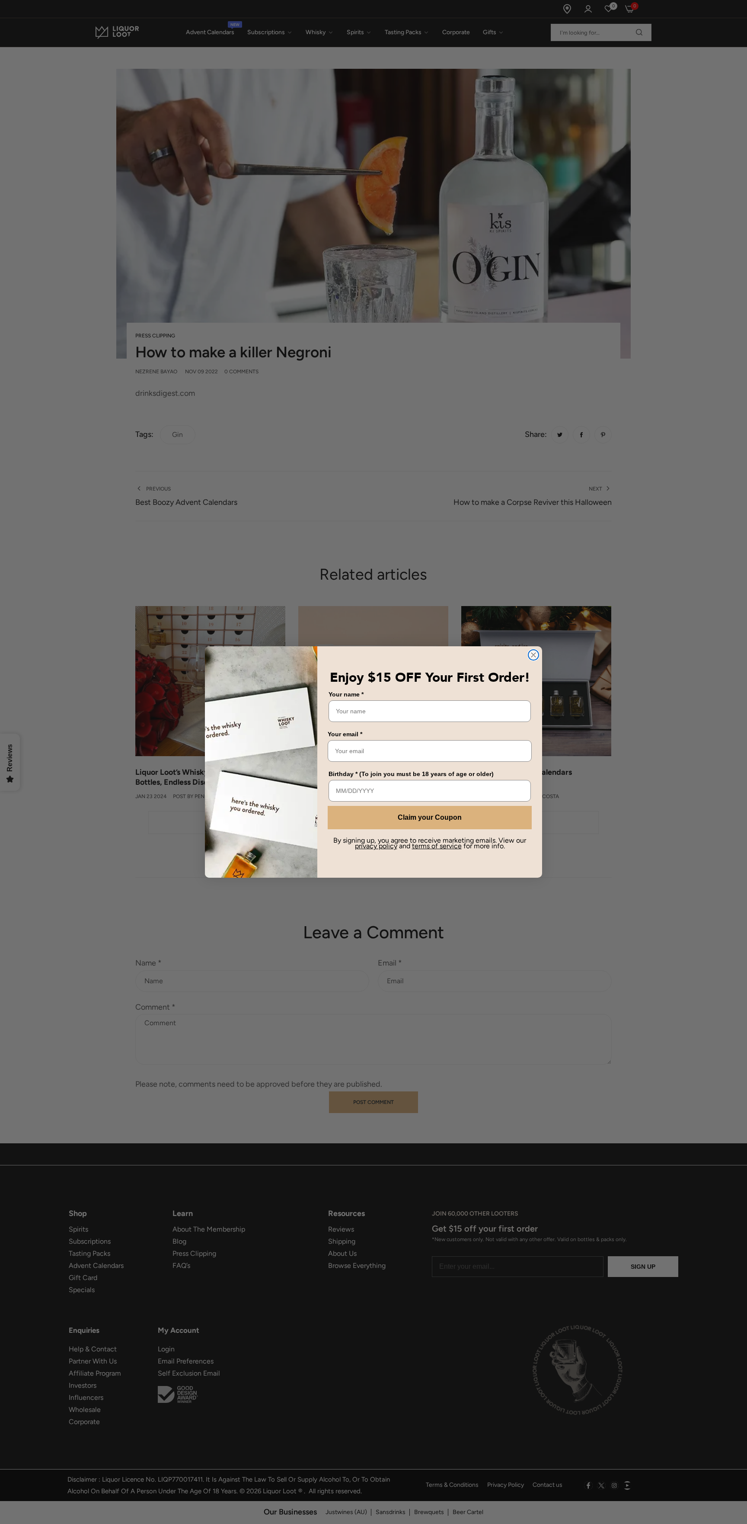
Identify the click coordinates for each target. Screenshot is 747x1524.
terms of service (437, 846)
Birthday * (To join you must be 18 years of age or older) (411, 773)
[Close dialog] (533, 655)
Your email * (345, 734)
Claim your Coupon (430, 817)
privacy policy (376, 846)
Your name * (346, 694)
